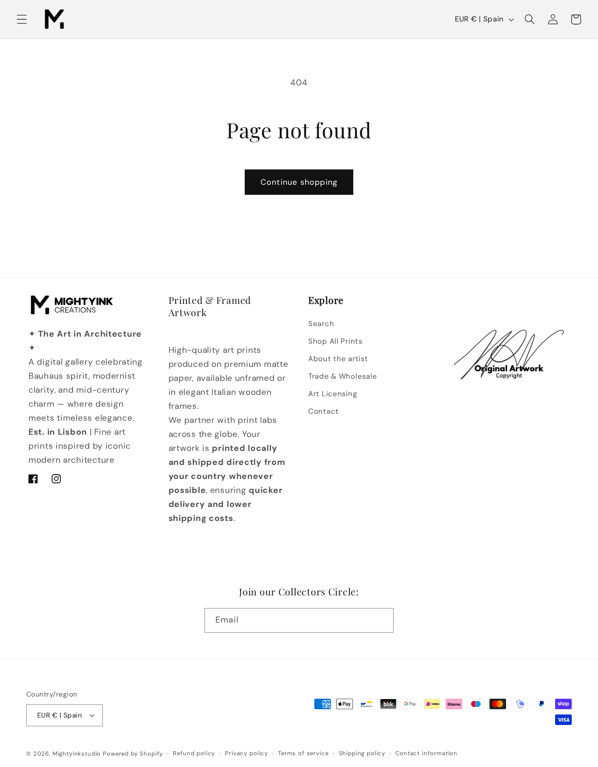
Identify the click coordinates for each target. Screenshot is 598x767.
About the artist (338, 358)
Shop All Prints (335, 341)
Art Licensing (332, 393)
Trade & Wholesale (342, 376)
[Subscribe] (381, 620)
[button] (22, 19)
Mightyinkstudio (77, 753)
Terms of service (303, 753)
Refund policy (194, 753)
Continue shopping (299, 182)
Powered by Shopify (133, 753)
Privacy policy (246, 753)
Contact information (426, 753)
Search (321, 323)
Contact (323, 411)
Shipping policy (362, 753)
